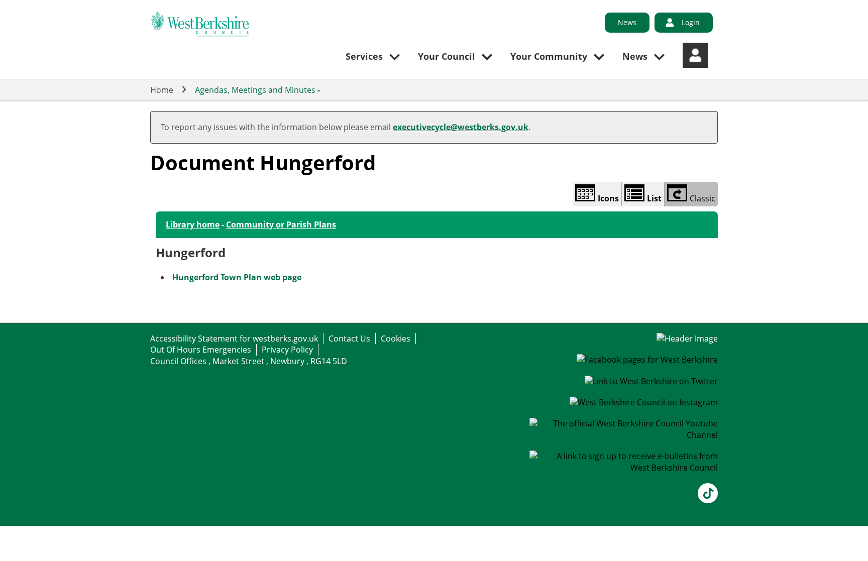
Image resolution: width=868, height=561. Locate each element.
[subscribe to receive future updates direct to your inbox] (623, 467)
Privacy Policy (287, 349)
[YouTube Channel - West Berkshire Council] (623, 434)
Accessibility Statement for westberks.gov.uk (234, 338)
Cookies (395, 338)
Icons (608, 198)
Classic (702, 198)
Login (691, 22)
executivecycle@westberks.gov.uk (460, 127)
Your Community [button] (548, 56)
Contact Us (349, 338)
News (627, 22)
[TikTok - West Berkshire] (708, 500)
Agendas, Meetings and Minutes (255, 89)
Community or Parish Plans (281, 224)
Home (161, 89)
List (654, 198)
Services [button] (364, 56)
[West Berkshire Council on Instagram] (644, 402)
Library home (193, 224)
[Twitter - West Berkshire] (651, 381)
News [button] (634, 56)
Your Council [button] (446, 56)
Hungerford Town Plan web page (236, 277)
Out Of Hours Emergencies (200, 349)
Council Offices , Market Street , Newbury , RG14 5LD (248, 361)
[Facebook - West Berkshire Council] (647, 359)
